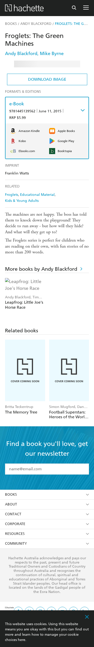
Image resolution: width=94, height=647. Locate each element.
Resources (15, 534)
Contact (13, 514)
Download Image (47, 79)
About (11, 504)
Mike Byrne (52, 53)
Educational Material (37, 195)
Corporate (15, 524)
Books (11, 494)
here (21, 640)
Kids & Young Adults (22, 201)
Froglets (11, 195)
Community (16, 543)
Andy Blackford (21, 53)
